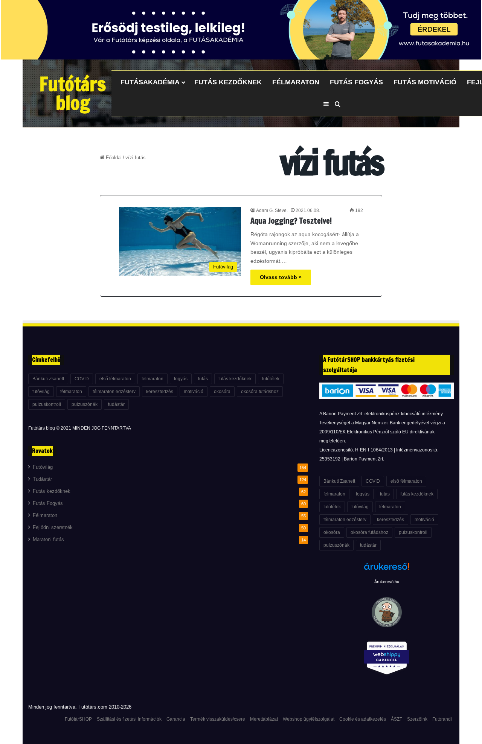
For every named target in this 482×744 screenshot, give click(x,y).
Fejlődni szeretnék (53, 527)
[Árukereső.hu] (386, 570)
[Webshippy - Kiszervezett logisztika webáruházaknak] (386, 659)
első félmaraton (115, 378)
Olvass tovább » (281, 277)
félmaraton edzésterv (114, 391)
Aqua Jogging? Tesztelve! (291, 220)
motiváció (193, 391)
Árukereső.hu (386, 581)
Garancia (175, 719)
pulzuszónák (85, 404)
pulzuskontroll (46, 404)
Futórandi (442, 719)
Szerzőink (417, 719)
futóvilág (41, 391)
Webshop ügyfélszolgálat (308, 719)
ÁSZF (396, 719)
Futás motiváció (425, 82)
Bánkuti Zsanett (48, 378)
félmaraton (71, 391)
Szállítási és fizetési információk (129, 719)
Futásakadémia (150, 82)
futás (203, 378)
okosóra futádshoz (260, 391)
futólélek (270, 378)
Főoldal (113, 157)
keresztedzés (159, 391)
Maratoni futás (48, 539)
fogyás (181, 378)
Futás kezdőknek (228, 82)
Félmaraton (295, 82)
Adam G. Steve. (272, 210)
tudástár (116, 404)
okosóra (222, 391)
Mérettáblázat (264, 719)
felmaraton (152, 378)
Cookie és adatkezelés (362, 719)
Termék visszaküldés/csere (217, 719)
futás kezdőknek (235, 378)
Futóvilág (43, 467)
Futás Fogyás (356, 82)
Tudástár (42, 479)
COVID (82, 378)
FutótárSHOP (78, 719)
